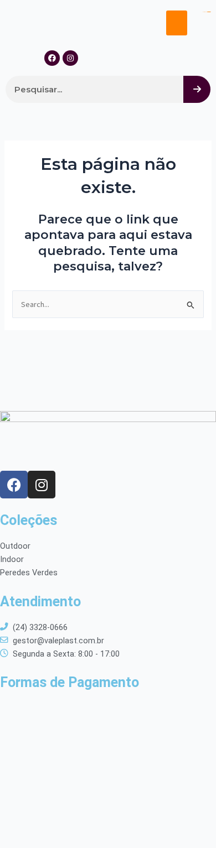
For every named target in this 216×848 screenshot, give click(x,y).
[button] (176, 23)
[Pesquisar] (196, 89)
